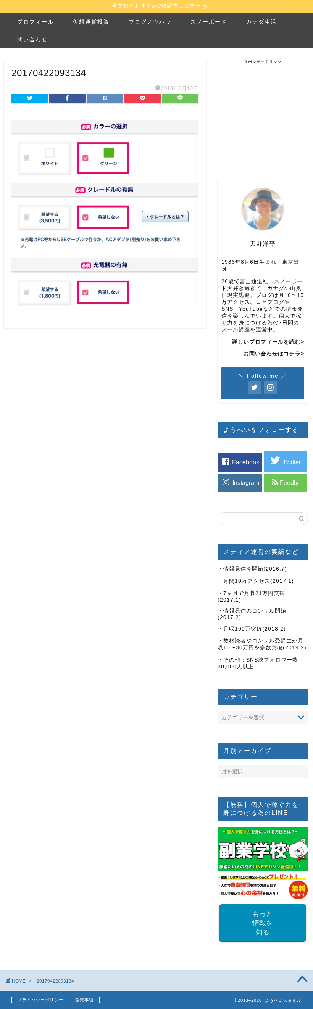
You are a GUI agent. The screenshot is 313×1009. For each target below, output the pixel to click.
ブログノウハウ (150, 22)
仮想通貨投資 (91, 22)
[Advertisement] (265, 112)
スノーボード (208, 22)
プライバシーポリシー (40, 1000)
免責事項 (84, 1000)
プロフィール (35, 22)
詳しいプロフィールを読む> (268, 342)
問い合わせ (32, 39)
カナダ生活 (261, 22)
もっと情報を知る (262, 923)
